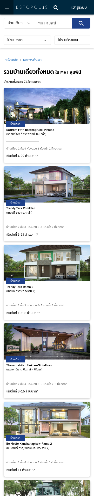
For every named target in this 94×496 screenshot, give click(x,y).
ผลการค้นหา (32, 59)
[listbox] (19, 23)
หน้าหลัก (11, 59)
